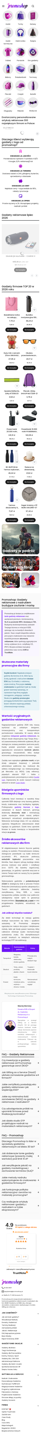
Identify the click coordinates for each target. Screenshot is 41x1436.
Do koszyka (20, 270)
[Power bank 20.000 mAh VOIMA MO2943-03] (11, 418)
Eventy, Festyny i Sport (10, 1356)
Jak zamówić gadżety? (10, 1317)
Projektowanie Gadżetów (11, 1395)
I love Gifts (6, 1423)
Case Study (6, 1417)
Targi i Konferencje (9, 1350)
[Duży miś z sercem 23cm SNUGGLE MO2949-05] (11, 342)
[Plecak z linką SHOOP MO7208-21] (29, 380)
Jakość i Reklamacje (9, 1331)
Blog (3, 1420)
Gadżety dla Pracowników (11, 1353)
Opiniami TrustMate (24, 158)
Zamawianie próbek (9, 1328)
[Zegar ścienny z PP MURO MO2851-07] (29, 494)
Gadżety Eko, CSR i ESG (10, 1358)
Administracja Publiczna (11, 1361)
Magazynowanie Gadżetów (12, 1386)
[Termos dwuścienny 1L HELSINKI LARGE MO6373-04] (11, 494)
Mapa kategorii (7, 1425)
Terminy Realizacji (8, 1325)
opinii (26, 1227)
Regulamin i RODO (9, 1428)
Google (12, 161)
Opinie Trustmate (8, 1412)
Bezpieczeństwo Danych (11, 1431)
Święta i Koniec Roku (9, 1369)
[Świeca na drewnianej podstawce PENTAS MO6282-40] (29, 456)
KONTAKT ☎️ (6, 1409)
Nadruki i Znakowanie (10, 1378)
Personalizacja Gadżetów (11, 1381)
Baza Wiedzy (6, 1336)
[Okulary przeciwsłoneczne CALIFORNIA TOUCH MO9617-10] (29, 342)
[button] (13, 1232)
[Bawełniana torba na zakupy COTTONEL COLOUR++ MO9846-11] (11, 304)
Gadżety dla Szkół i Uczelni (12, 1364)
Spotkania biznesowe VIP (11, 1367)
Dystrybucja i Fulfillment (11, 1384)
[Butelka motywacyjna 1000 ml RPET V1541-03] (29, 304)
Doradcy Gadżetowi (9, 1322)
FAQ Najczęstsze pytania (11, 1333)
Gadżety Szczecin (8, 1400)
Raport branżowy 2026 (10, 1339)
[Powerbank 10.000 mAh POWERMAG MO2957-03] (29, 418)
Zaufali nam (6, 1414)
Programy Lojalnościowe (11, 1389)
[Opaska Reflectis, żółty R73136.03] (11, 380)
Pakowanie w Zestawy (10, 1392)
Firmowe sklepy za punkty (11, 1397)
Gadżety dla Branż (8, 1348)
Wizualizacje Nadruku (10, 1320)
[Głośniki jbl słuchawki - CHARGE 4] (20, 239)
